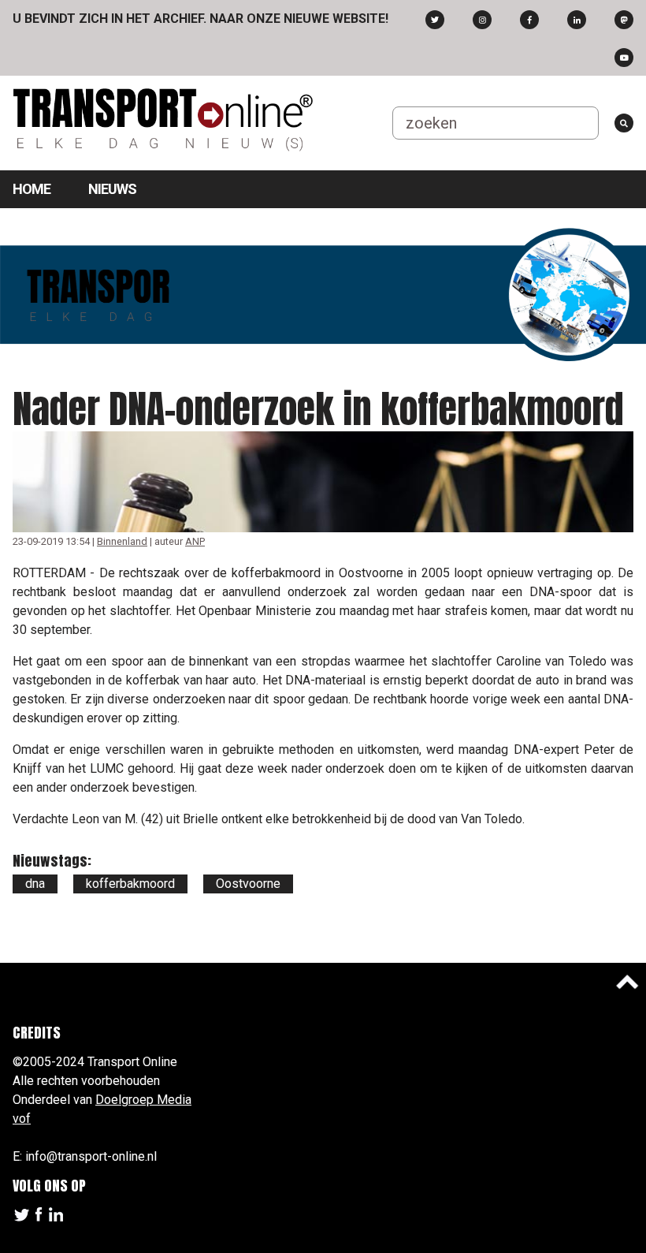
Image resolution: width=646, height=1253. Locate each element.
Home (31, 189)
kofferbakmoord (130, 883)
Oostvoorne (248, 883)
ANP (195, 541)
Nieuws (112, 189)
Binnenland (122, 541)
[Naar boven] (627, 982)
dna (35, 883)
